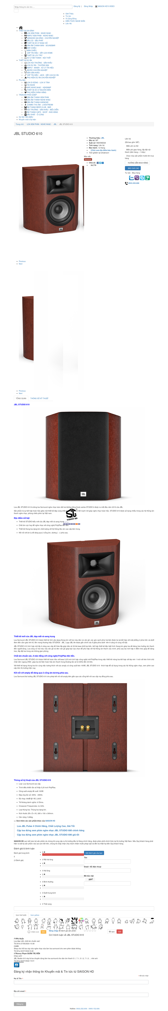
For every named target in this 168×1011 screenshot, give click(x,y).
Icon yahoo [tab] (35, 915)
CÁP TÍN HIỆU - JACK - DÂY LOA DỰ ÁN (43, 75)
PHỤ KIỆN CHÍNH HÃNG (36, 92)
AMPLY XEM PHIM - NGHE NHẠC (40, 35)
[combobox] (43, 7)
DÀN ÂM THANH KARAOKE (37, 102)
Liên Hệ (69, 23)
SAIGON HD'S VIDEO (106, 6)
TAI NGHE (31, 85)
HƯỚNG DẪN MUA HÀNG (138, 163)
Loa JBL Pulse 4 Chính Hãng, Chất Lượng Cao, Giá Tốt (46, 826)
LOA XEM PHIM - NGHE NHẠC (39, 33)
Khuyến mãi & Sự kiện (27, 119)
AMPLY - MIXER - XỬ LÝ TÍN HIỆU (40, 67)
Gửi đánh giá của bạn (94, 853)
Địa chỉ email (20, 991)
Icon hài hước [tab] (21, 915)
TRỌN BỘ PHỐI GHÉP (28, 95)
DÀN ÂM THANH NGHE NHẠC (39, 99)
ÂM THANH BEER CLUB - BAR (39, 107)
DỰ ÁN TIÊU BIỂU (26, 117)
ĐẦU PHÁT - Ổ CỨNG (35, 114)
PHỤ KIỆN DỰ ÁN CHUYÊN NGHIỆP (41, 77)
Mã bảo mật (89, 876)
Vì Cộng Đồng (71, 18)
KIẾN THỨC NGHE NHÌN (75, 21)
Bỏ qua (112, 931)
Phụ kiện (22, 80)
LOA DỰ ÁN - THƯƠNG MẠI (38, 65)
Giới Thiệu (70, 13)
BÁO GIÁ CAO (133, 168)
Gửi (119, 931)
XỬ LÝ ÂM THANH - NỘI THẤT (39, 58)
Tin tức (68, 16)
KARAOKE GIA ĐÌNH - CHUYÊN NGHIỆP (43, 38)
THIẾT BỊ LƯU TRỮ (34, 55)
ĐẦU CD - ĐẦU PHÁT (35, 40)
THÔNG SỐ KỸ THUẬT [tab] (39, 398)
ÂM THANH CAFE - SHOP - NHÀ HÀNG (42, 112)
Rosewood (88, 159)
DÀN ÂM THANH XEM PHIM (38, 97)
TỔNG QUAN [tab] (21, 398)
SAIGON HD (50, 820)
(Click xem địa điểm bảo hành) (103, 150)
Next (20, 263)
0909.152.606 (94, 1008)
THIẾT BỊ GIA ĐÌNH (27, 30)
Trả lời (16, 943)
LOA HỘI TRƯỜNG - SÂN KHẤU (39, 62)
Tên (85, 857)
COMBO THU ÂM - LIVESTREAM (40, 104)
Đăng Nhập (88, 6)
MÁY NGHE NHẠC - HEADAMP (39, 87)
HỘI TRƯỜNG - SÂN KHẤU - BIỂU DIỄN (42, 109)
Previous (22, 261)
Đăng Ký (77, 6)
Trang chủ (20, 124)
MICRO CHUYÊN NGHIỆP (37, 70)
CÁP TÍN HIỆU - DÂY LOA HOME (40, 53)
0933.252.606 (133, 183)
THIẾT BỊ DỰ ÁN (25, 60)
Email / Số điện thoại (92, 866)
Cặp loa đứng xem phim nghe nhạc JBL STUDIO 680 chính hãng (51, 830)
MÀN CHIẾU (32, 50)
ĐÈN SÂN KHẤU (33, 72)
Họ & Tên (18, 978)
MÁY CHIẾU (31, 48)
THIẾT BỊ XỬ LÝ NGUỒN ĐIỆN (39, 90)
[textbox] (44, 7)
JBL (55, 124)
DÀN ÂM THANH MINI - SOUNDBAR (41, 45)
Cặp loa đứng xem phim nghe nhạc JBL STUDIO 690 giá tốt (48, 834)
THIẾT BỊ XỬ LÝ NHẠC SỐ (37, 43)
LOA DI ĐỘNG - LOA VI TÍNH (38, 82)
